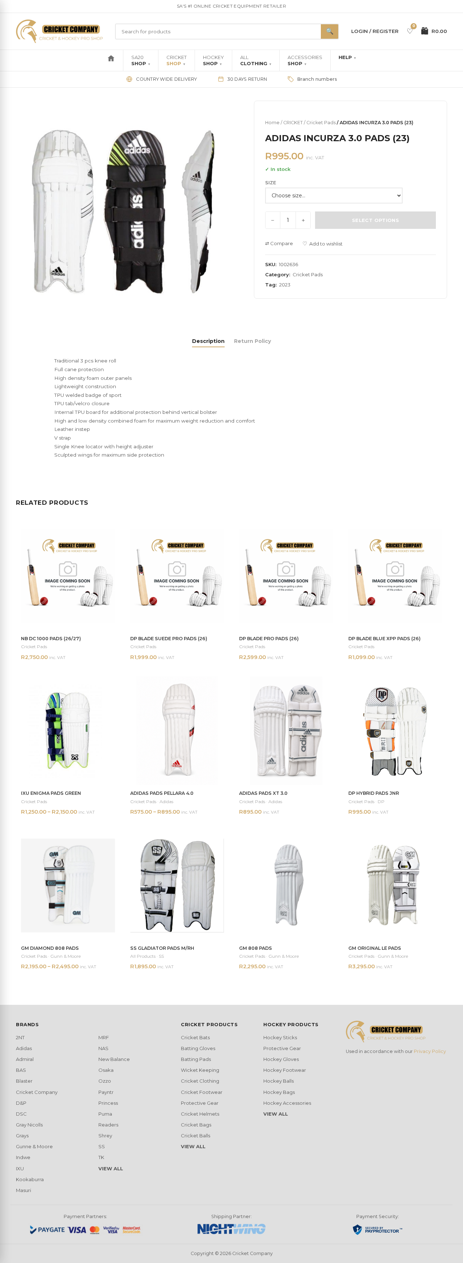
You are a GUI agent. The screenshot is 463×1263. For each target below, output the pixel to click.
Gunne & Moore (34, 1146)
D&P (21, 1103)
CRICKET (293, 122)
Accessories (305, 60)
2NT (20, 1037)
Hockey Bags (279, 1092)
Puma (105, 1114)
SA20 (140, 60)
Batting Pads (196, 1059)
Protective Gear (199, 1103)
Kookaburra (30, 1179)
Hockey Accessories (287, 1103)
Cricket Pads (321, 122)
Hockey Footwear (284, 1070)
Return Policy (252, 341)
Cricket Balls (195, 1135)
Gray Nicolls (29, 1125)
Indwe (23, 1157)
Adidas (24, 1048)
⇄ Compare (279, 243)
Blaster (24, 1081)
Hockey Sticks (280, 1037)
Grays (22, 1135)
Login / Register (375, 31)
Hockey (213, 60)
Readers (108, 1125)
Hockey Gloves (281, 1059)
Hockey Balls (278, 1081)
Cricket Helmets (200, 1114)
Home (272, 122)
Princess (108, 1103)
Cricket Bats (195, 1037)
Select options (375, 220)
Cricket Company (37, 1092)
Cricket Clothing (200, 1081)
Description (208, 341)
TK (101, 1157)
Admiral (25, 1059)
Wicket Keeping (200, 1070)
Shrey (105, 1135)
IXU (20, 1168)
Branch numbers (317, 79)
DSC (21, 1114)
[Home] (111, 60)
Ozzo (104, 1081)
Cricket (176, 60)
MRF (103, 1037)
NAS (103, 1048)
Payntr (106, 1092)
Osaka (106, 1070)
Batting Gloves (198, 1048)
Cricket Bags (196, 1125)
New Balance (114, 1059)
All (255, 60)
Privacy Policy (430, 1051)
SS (101, 1146)
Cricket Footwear (201, 1092)
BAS (21, 1070)
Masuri (23, 1190)
